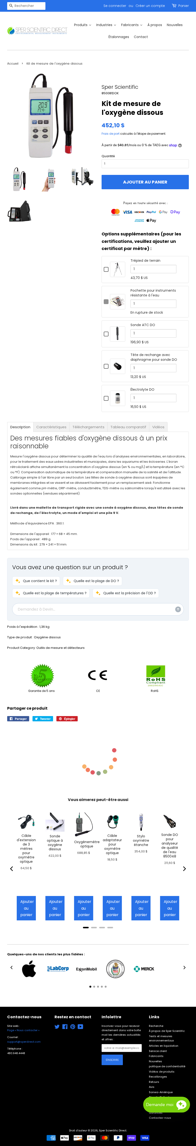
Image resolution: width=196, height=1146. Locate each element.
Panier (183, 5)
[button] (36, 581)
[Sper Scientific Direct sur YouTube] (80, 1028)
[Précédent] (12, 868)
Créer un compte (150, 5)
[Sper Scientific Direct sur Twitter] (57, 1028)
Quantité (108, 156)
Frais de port (111, 134)
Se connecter (114, 5)
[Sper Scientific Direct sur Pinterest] (72, 1028)
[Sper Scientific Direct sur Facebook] (65, 1028)
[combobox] (26, 6)
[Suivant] (184, 868)
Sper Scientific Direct (112, 1130)
